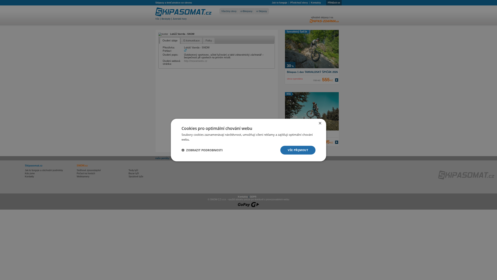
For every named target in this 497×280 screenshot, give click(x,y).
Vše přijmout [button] (298, 150)
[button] (202, 150)
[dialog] (248, 140)
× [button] (319, 123)
